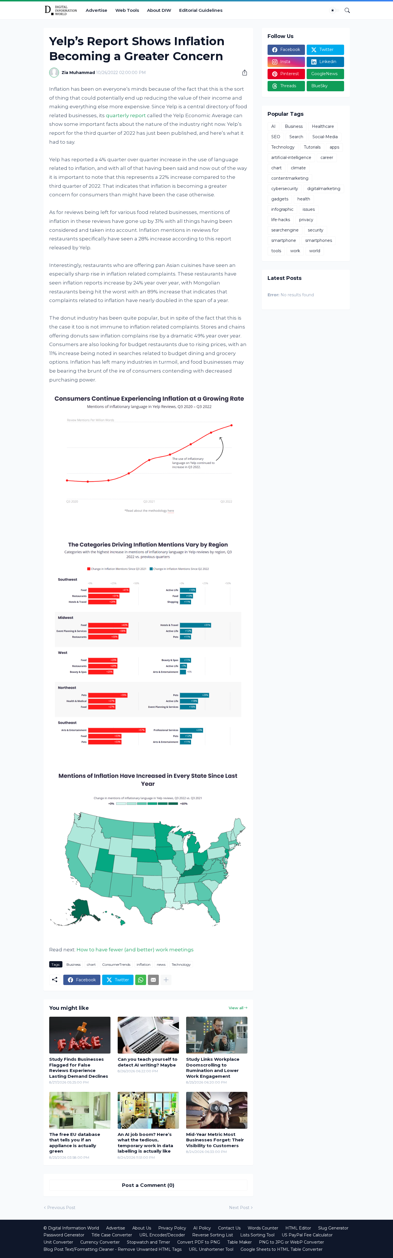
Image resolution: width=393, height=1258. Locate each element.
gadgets (279, 199)
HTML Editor (298, 1228)
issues (309, 209)
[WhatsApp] (140, 980)
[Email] (153, 980)
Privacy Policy (172, 1228)
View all (236, 1007)
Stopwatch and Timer (148, 1242)
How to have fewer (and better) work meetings (135, 949)
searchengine (285, 230)
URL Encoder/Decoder (162, 1235)
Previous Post (61, 1207)
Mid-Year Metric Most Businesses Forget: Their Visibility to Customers (215, 1140)
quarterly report (126, 115)
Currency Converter (100, 1242)
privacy (306, 219)
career (326, 157)
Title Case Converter (111, 1235)
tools (276, 250)
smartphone (283, 240)
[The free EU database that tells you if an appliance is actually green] (79, 1110)
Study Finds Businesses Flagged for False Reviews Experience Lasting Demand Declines (78, 1067)
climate (298, 167)
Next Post (239, 1207)
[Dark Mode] (334, 10)
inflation (143, 964)
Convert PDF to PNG (198, 1242)
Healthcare (323, 126)
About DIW (159, 10)
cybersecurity (284, 188)
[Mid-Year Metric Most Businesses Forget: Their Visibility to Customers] (216, 1110)
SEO (275, 136)
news (161, 964)
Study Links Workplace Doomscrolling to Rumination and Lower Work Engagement (212, 1067)
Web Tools (127, 10)
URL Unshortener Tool (211, 1249)
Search (296, 136)
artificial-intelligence (291, 157)
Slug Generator (333, 1228)
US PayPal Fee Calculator (307, 1235)
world (314, 250)
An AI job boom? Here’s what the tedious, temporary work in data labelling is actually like (145, 1143)
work (295, 250)
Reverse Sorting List (212, 1235)
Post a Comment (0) (148, 1185)
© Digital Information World (71, 1228)
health (303, 199)
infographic (282, 209)
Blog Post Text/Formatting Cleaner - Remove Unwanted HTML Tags (112, 1249)
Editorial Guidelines (200, 10)
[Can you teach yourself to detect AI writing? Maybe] (148, 1035)
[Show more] (166, 980)
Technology (181, 964)
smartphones (318, 240)
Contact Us (229, 1228)
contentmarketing (289, 178)
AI (273, 126)
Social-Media (325, 136)
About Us (141, 1228)
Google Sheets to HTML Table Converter (282, 1249)
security (315, 230)
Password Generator (63, 1235)
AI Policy (202, 1228)
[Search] (345, 10)
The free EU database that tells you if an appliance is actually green (74, 1143)
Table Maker (239, 1242)
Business (73, 964)
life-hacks (280, 219)
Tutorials (312, 147)
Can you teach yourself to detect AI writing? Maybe (148, 1062)
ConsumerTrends (116, 964)
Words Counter (263, 1228)
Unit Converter (58, 1242)
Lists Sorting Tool (257, 1235)
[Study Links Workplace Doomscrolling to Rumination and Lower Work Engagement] (216, 1035)
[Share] (242, 72)
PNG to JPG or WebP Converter (291, 1242)
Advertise (96, 10)
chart (91, 964)
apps (334, 147)
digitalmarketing (323, 188)
